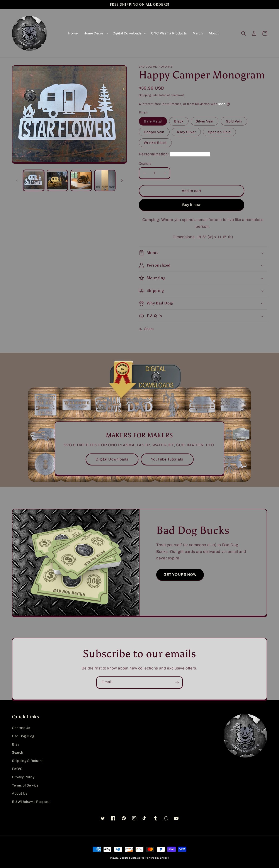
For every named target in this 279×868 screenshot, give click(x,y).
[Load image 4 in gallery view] (105, 180)
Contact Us (21, 728)
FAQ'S (17, 769)
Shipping (145, 95)
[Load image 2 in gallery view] (57, 180)
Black (179, 121)
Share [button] (149, 329)
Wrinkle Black (155, 142)
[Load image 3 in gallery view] (81, 180)
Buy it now (191, 205)
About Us (19, 793)
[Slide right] (122, 180)
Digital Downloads (112, 459)
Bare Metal (153, 121)
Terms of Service (25, 785)
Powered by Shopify (157, 857)
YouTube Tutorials (167, 459)
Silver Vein (204, 121)
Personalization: (154, 154)
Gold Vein (234, 121)
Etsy (15, 744)
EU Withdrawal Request (31, 801)
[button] (95, 33)
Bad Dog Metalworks (132, 857)
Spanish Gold (219, 132)
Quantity (145, 163)
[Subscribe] (177, 682)
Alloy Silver (186, 132)
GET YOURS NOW (180, 574)
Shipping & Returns (28, 761)
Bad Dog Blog (23, 736)
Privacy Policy (23, 777)
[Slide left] (17, 180)
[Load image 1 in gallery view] (33, 180)
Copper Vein (154, 132)
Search (17, 752)
